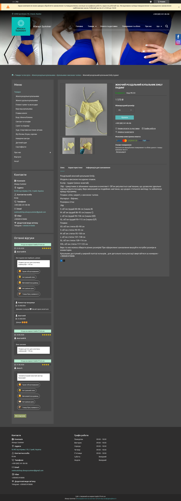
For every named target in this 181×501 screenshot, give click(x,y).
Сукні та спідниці (22, 126)
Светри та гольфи (23, 122)
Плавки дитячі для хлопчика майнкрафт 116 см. (29, 263)
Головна (79, 26)
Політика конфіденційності (106, 498)
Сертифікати (21, 147)
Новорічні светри (23, 138)
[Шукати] (166, 26)
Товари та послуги (22, 75)
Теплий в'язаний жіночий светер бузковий (30, 377)
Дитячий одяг (21, 143)
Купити (125, 117)
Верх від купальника (24, 109)
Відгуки (17, 157)
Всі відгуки (20, 416)
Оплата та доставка (108, 26)
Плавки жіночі (21, 113)
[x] (64, 261)
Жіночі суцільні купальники (27, 100)
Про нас (148, 26)
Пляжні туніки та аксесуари (27, 105)
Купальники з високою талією (69, 75)
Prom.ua (103, 496)
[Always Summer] (21, 26)
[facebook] (61, 261)
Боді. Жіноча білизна (24, 117)
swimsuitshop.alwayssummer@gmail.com (30, 212)
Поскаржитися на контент (86, 498)
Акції (16, 161)
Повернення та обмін (131, 26)
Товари (91, 26)
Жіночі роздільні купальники (43, 75)
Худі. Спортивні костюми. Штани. (29, 130)
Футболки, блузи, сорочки (26, 134)
